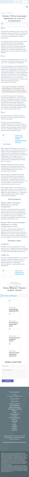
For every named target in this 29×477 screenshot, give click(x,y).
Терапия (14, 424)
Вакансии (14, 410)
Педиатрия (14, 426)
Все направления (14, 414)
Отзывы (14, 412)
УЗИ (15, 422)
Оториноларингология (14, 417)
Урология (14, 415)
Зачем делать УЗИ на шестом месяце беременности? (14, 354)
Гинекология (14, 429)
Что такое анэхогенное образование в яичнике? (14, 339)
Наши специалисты (14, 405)
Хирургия (14, 428)
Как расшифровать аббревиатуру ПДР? (14, 310)
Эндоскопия (14, 421)
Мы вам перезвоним (14, 392)
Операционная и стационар (14, 408)
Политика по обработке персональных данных (14, 442)
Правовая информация (14, 407)
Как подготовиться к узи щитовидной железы (14, 324)
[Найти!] (26, 2)
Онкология (14, 419)
